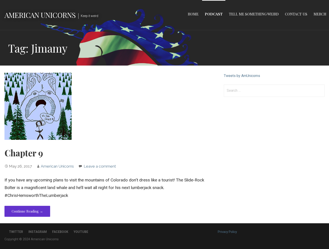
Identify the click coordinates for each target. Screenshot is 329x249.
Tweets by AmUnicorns (242, 76)
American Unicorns (40, 15)
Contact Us (296, 14)
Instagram (37, 232)
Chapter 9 (23, 153)
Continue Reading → (27, 211)
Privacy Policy (227, 232)
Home (193, 14)
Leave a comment (100, 166)
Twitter (16, 232)
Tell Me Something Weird (254, 14)
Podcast (214, 14)
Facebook (60, 232)
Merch (320, 14)
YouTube (81, 232)
